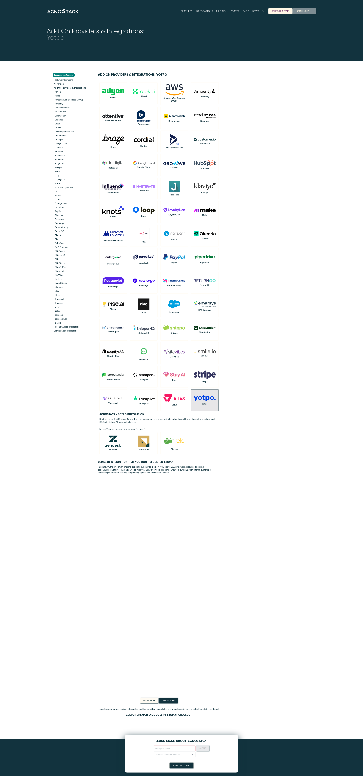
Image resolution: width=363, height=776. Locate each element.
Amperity (59, 103)
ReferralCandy (61, 227)
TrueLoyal (59, 299)
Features (187, 11)
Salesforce (60, 243)
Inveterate (59, 159)
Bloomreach (60, 116)
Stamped (59, 287)
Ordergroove (61, 203)
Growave (59, 147)
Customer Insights (119, 470)
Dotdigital (59, 139)
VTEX (57, 307)
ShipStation (60, 263)
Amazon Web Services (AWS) (69, 100)
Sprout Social (61, 283)
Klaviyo (58, 167)
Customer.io (60, 135)
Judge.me (59, 163)
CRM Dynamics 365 (64, 131)
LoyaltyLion (60, 179)
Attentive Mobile (62, 107)
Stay (57, 291)
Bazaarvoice (60, 111)
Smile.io (58, 279)
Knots (57, 171)
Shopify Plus (60, 267)
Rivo (57, 239)
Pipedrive (59, 215)
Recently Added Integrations (67, 327)
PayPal (58, 211)
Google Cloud (61, 143)
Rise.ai (58, 235)
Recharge (59, 223)
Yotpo (58, 311)
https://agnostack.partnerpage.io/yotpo (121, 429)
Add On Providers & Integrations (70, 88)
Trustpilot (59, 303)
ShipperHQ (60, 255)
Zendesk (59, 315)
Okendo (58, 199)
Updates (234, 11)
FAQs (246, 11)
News (255, 11)
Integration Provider (157, 467)
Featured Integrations (63, 80)
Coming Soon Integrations (66, 331)
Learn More (149, 700)
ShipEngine (60, 251)
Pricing (221, 11)
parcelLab (59, 207)
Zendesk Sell (61, 319)
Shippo (58, 259)
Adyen (58, 92)
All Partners (59, 84)
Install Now (302, 11)
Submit (202, 748)
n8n (56, 191)
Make (57, 183)
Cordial (58, 127)
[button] (174, 754)
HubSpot (59, 151)
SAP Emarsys (61, 247)
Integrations (204, 11)
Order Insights (137, 470)
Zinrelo (58, 323)
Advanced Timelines (159, 470)
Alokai (57, 96)
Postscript (59, 219)
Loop (57, 175)
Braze (57, 123)
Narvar (58, 195)
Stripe (57, 295)
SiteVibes (59, 275)
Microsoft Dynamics (64, 187)
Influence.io (60, 155)
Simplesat (59, 271)
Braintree (59, 119)
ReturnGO (59, 231)
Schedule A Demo (280, 11)
